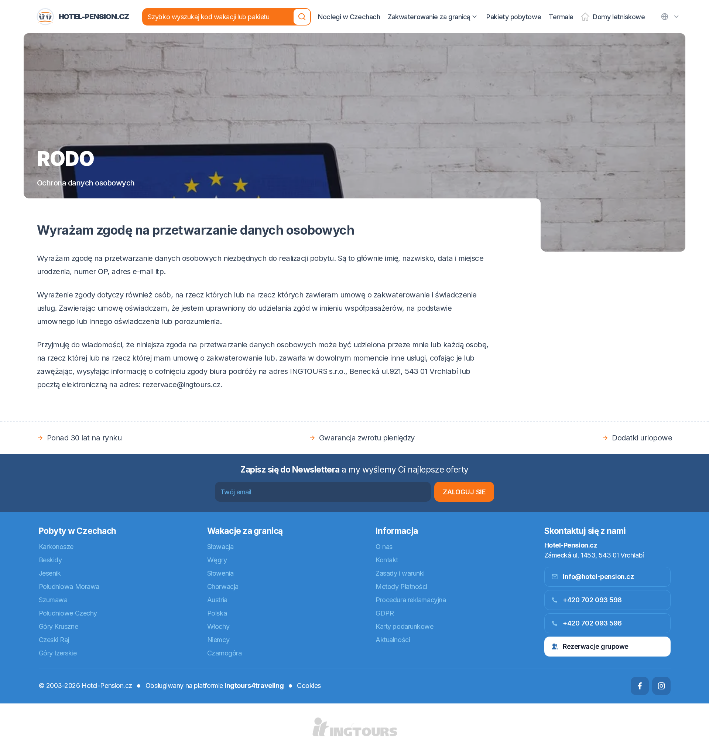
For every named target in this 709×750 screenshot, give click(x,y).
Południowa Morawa (69, 586)
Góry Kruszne (58, 626)
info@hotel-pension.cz (598, 576)
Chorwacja (223, 586)
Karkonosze (56, 546)
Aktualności (393, 640)
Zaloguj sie (464, 492)
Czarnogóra (224, 653)
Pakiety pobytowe (513, 17)
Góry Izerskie (58, 653)
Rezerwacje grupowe (595, 646)
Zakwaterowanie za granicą (429, 17)
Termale (561, 17)
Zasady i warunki (400, 573)
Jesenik (50, 573)
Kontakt (387, 560)
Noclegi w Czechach (349, 17)
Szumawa (53, 600)
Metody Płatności (401, 586)
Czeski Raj (54, 640)
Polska (217, 613)
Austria (217, 600)
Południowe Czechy (68, 613)
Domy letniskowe (619, 17)
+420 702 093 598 (592, 600)
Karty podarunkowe (404, 626)
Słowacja (220, 546)
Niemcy (218, 640)
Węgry (217, 560)
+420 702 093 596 (592, 623)
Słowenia (220, 573)
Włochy (218, 626)
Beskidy (50, 560)
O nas (384, 546)
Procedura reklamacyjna (411, 600)
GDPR (385, 613)
